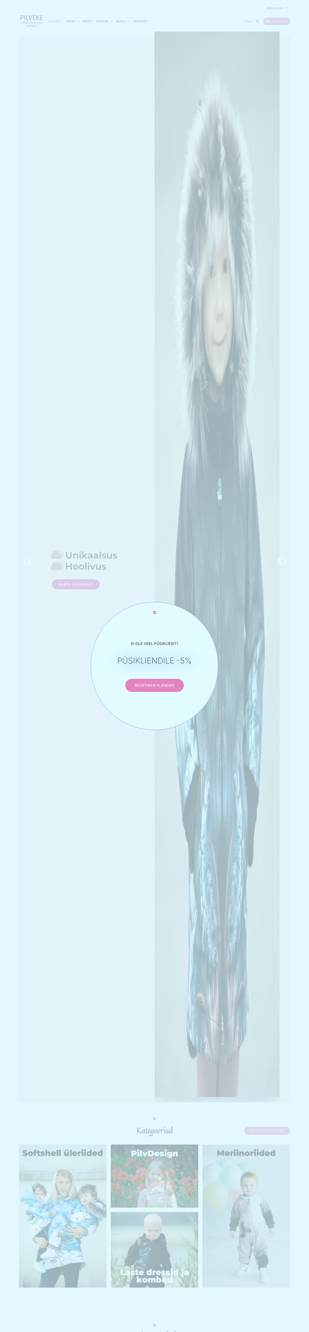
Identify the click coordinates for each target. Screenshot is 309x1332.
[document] (154, 666)
